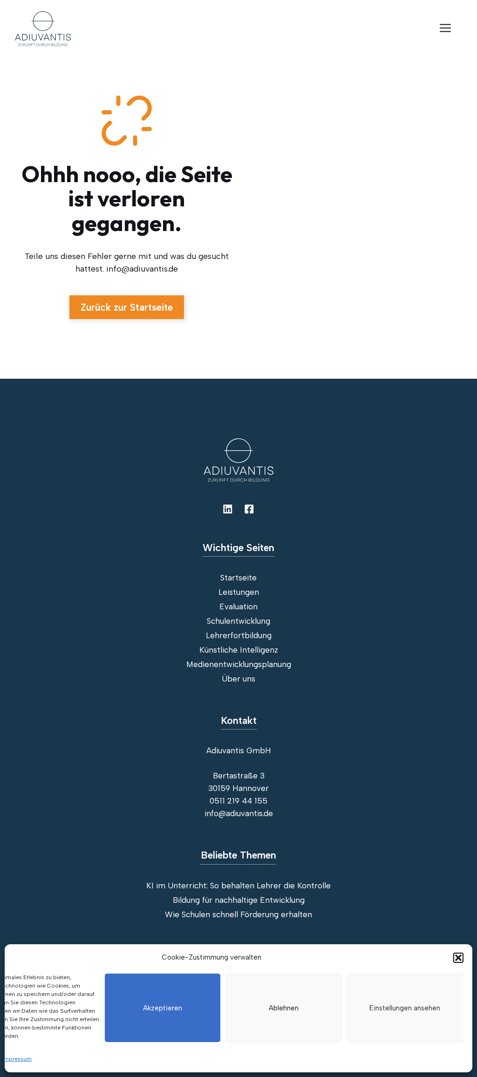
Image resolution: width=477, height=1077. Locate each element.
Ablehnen (284, 1008)
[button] (458, 957)
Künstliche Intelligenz (238, 649)
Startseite (238, 577)
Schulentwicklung (238, 621)
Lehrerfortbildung (239, 635)
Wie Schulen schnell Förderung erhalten (238, 914)
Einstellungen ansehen (404, 1008)
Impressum (17, 1059)
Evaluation (238, 606)
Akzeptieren (162, 1008)
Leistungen (238, 592)
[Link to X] (249, 509)
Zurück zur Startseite (127, 307)
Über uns (238, 678)
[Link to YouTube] (228, 509)
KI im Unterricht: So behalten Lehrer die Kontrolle (238, 885)
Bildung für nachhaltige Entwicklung (239, 900)
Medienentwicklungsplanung (238, 664)
